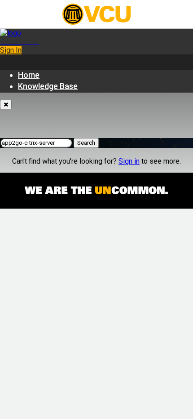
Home (28, 75)
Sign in (129, 161)
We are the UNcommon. (96, 191)
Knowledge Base (48, 86)
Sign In (11, 50)
